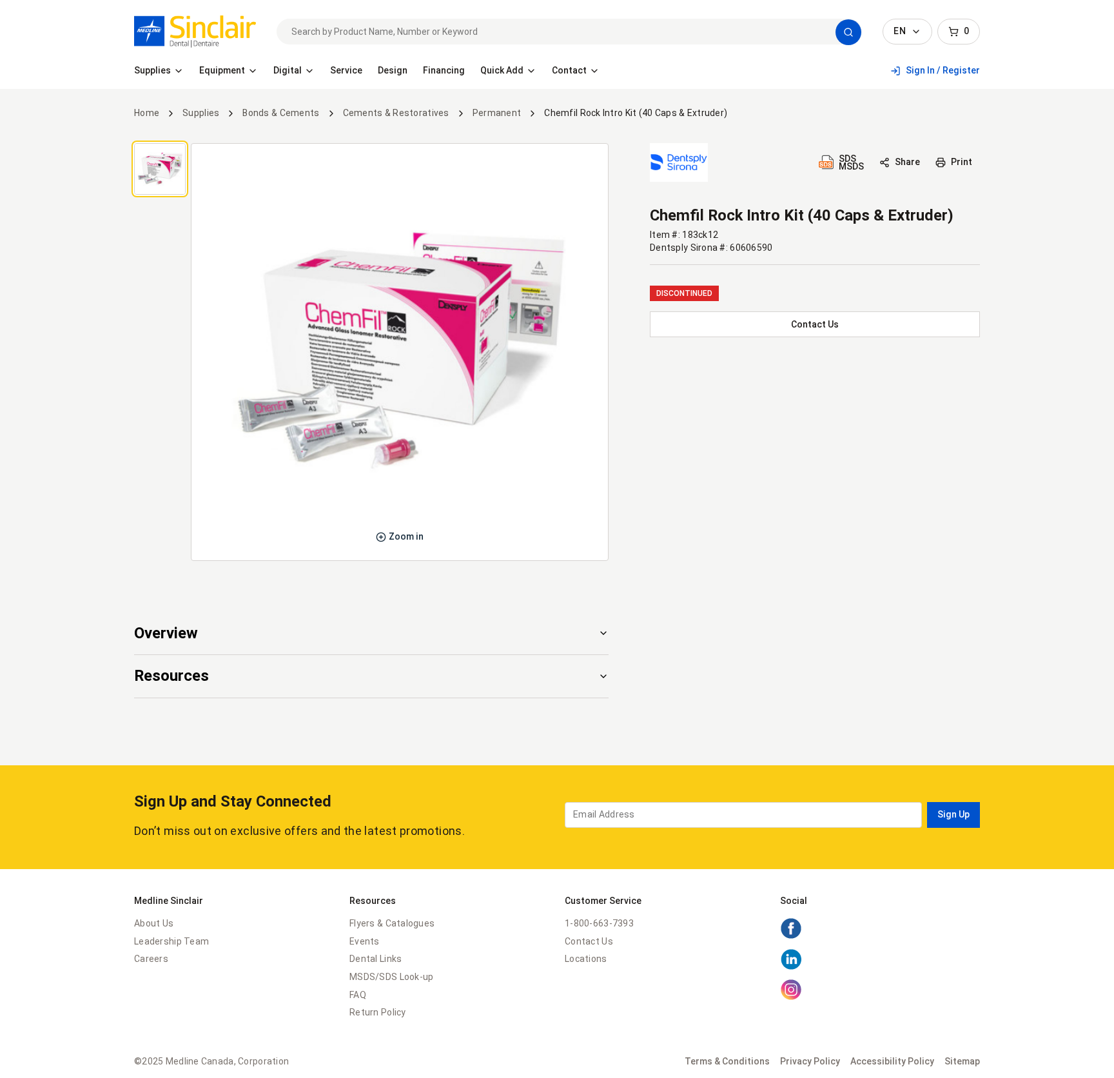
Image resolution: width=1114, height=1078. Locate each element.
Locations (586, 959)
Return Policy (377, 1012)
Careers (151, 959)
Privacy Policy (810, 1061)
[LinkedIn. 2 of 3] (791, 967)
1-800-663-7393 (599, 923)
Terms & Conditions (727, 1061)
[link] (195, 31)
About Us (153, 923)
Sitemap (962, 1061)
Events (364, 941)
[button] (848, 32)
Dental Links (375, 959)
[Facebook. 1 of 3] (791, 936)
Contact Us (589, 941)
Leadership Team (171, 941)
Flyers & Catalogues (392, 923)
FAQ (357, 995)
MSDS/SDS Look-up (391, 977)
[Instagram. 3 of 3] (791, 997)
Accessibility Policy (892, 1061)
